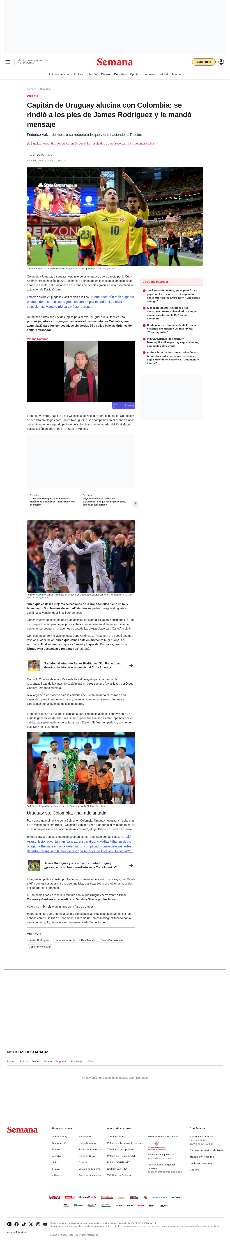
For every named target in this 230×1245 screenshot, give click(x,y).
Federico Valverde (65, 940)
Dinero (56, 1149)
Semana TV (59, 1143)
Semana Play (59, 1136)
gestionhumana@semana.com (165, 1171)
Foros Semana (87, 1143)
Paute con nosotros (201, 1163)
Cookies (194, 1169)
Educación (85, 1136)
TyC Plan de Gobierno (119, 1175)
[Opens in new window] (16, 1224)
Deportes (45, 88)
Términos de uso (116, 1136)
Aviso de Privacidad (20, 1232)
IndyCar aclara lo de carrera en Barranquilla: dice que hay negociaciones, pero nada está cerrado (104, 502)
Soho (55, 1162)
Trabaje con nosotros (202, 1156)
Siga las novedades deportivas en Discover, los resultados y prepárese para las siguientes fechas (93, 143)
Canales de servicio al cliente (206, 1150)
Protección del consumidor (163, 1136)
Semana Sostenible (90, 1175)
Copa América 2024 (40, 946)
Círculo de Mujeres (89, 1168)
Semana (31, 88)
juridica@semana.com (160, 1158)
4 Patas (56, 1175)
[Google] (9, 1224)
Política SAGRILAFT (118, 1162)
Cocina (83, 1162)
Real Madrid (88, 940)
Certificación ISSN (117, 1168)
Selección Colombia (112, 940)
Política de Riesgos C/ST (121, 1155)
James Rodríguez (39, 940)
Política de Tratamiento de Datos (125, 1143)
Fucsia (56, 1168)
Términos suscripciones (120, 1149)
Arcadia (56, 1155)
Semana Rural (87, 1155)
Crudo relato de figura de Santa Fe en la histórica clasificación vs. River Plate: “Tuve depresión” (52, 502)
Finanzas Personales (91, 1149)
